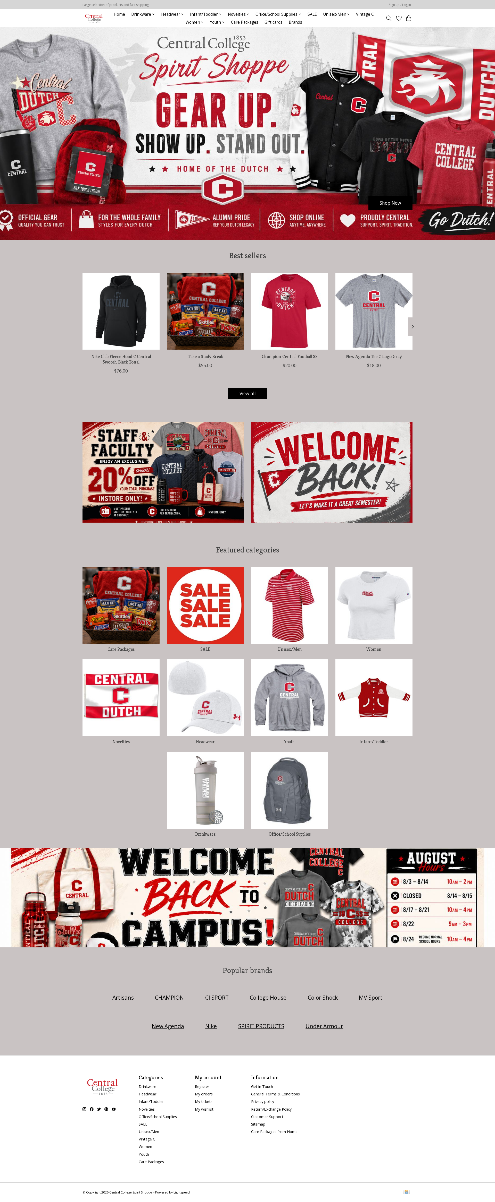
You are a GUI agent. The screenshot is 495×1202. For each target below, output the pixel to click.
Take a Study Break (205, 356)
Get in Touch (262, 1086)
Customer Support (267, 1116)
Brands (295, 22)
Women (374, 649)
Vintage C (365, 14)
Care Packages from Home (274, 1131)
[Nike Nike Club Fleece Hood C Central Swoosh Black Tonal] (121, 311)
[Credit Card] (406, 1192)
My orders (204, 1093)
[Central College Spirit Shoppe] (93, 18)
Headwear (205, 742)
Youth (289, 742)
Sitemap (258, 1124)
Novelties (121, 742)
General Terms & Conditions (275, 1093)
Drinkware (205, 834)
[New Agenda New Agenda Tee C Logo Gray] (373, 311)
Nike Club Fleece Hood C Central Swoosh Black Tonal (121, 359)
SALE (312, 14)
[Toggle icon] (389, 18)
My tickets (203, 1101)
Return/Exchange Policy (271, 1109)
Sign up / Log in (400, 5)
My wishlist (204, 1109)
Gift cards (274, 22)
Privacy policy (262, 1101)
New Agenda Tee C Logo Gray (374, 356)
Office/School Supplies (290, 834)
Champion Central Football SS (290, 356)
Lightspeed (182, 1192)
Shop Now (390, 203)
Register (202, 1086)
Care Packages (244, 22)
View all (248, 393)
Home (119, 14)
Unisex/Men (289, 649)
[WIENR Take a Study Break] (205, 311)
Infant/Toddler (373, 742)
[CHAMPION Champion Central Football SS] (289, 311)
